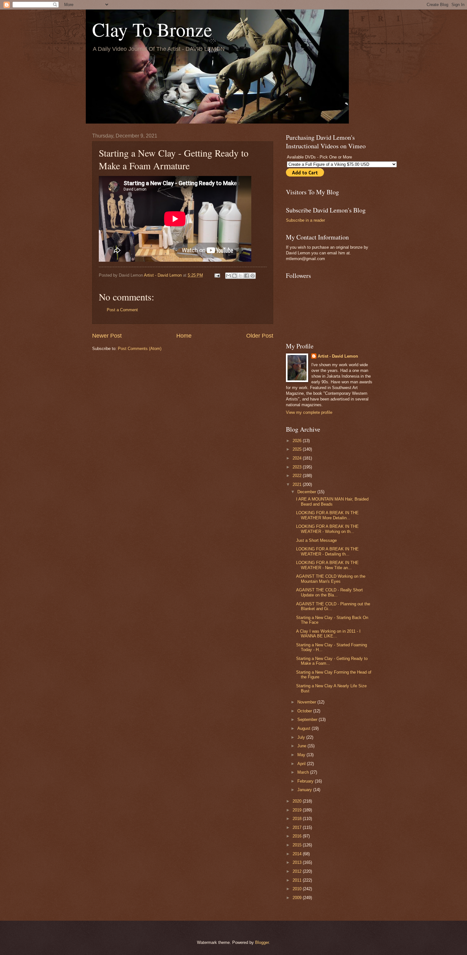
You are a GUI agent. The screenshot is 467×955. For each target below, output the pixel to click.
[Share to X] (240, 275)
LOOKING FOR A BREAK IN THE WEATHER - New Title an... (327, 565)
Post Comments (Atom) (139, 348)
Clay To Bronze (152, 29)
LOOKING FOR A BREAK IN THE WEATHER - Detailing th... (327, 551)
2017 (298, 827)
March (303, 772)
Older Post (259, 336)
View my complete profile (309, 412)
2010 (298, 888)
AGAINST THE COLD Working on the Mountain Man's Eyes (330, 578)
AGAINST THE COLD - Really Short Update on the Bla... (329, 592)
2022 (298, 475)
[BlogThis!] (234, 275)
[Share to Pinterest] (252, 275)
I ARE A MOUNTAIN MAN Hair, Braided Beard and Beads (332, 501)
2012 (298, 871)
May (302, 754)
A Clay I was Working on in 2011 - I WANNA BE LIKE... (328, 633)
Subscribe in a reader (305, 220)
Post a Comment (122, 309)
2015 (298, 845)
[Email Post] (217, 275)
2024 (298, 458)
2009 (298, 897)
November (307, 702)
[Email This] (228, 275)
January (305, 789)
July (301, 737)
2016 (298, 836)
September (308, 719)
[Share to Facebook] (246, 275)
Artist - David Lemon (338, 356)
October (305, 711)
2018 (298, 818)
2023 (298, 467)
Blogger (262, 942)
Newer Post (107, 336)
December (307, 491)
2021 (298, 484)
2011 (298, 880)
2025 (298, 449)
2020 (298, 801)
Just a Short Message (316, 540)
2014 (298, 853)
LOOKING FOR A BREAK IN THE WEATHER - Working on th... (327, 529)
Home (184, 336)
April (302, 763)
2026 (298, 440)
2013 (298, 862)
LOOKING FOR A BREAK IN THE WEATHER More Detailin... (327, 515)
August (304, 728)
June (302, 745)
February (306, 781)
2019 (298, 810)
